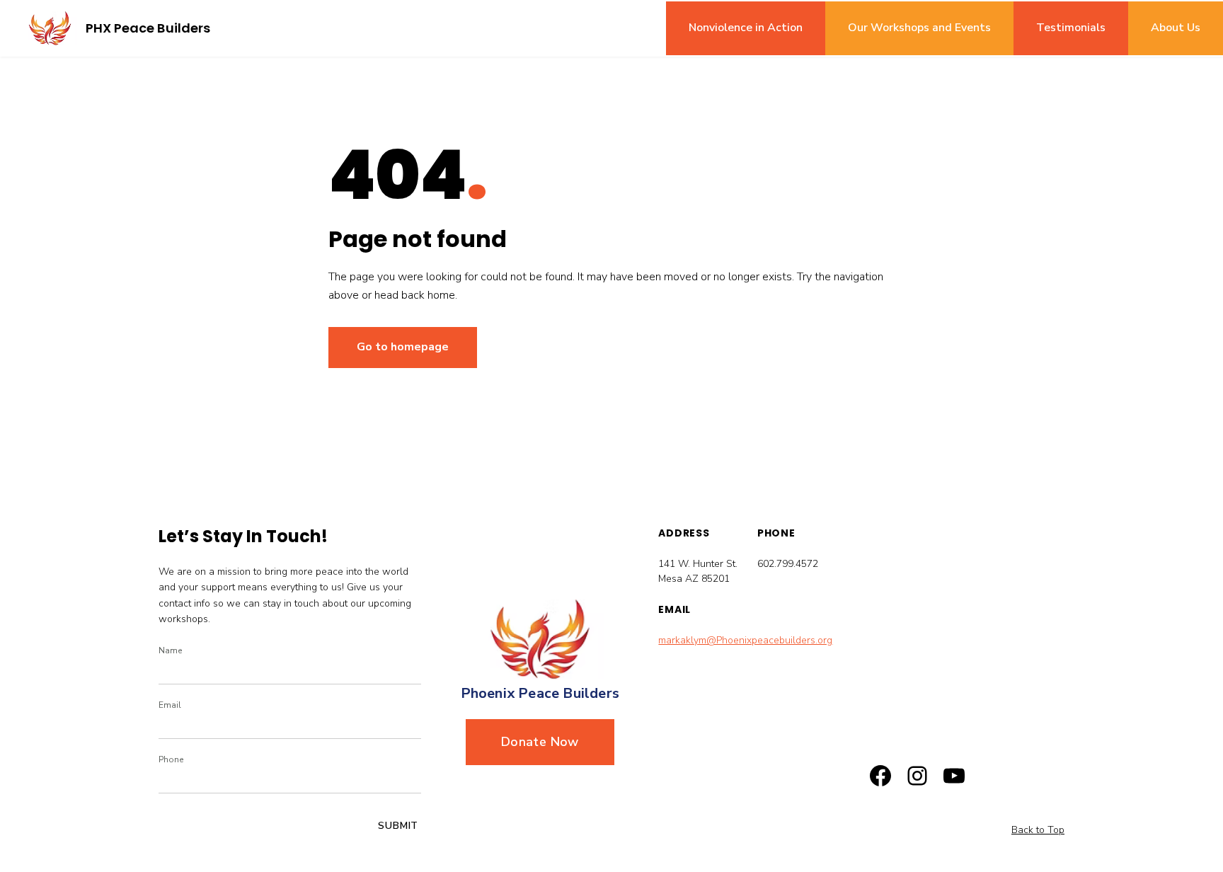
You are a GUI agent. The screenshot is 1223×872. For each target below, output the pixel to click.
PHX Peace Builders (148, 28)
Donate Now (540, 741)
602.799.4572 (787, 563)
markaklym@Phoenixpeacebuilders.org (745, 640)
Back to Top (1037, 830)
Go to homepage (403, 347)
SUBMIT (398, 825)
